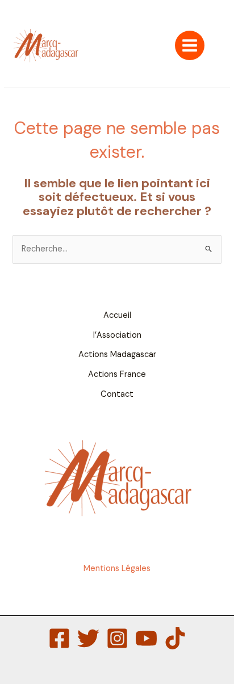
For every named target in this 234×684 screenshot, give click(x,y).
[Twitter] (88, 638)
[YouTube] (146, 638)
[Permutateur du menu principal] (189, 45)
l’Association (117, 335)
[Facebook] (59, 638)
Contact (117, 394)
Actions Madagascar (117, 354)
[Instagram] (117, 638)
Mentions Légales (117, 568)
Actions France (117, 374)
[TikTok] (175, 638)
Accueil (117, 315)
